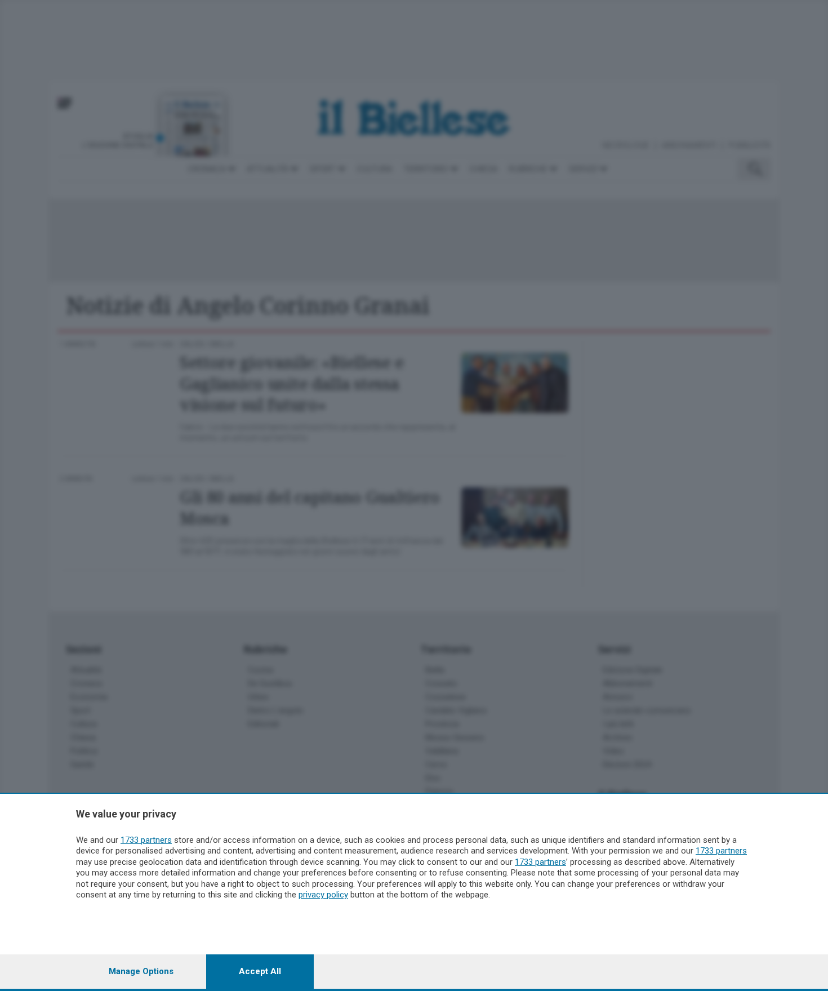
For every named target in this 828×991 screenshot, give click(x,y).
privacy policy (323, 895)
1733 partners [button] (146, 840)
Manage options (141, 971)
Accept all (260, 971)
